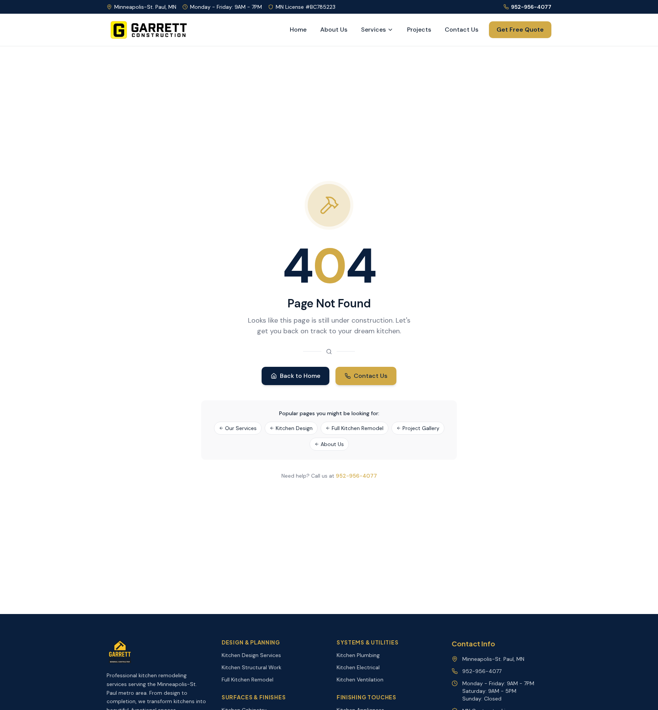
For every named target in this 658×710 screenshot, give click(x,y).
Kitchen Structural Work (251, 667)
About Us (333, 30)
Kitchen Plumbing (358, 655)
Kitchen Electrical (358, 667)
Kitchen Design (294, 428)
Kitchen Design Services (251, 655)
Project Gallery (420, 428)
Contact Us (461, 30)
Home (298, 30)
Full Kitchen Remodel (357, 428)
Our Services (241, 428)
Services (373, 30)
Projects (419, 30)
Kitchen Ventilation (360, 679)
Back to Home (300, 376)
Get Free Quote (520, 30)
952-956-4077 (531, 6)
